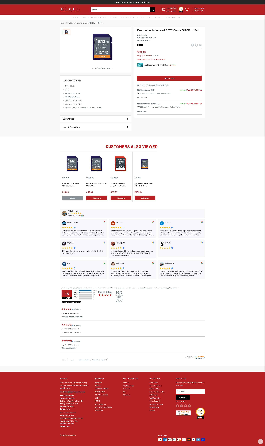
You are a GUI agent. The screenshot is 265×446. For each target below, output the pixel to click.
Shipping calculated (144, 56)
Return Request (155, 401)
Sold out (72, 198)
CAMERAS (75, 17)
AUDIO (138, 17)
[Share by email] (196, 45)
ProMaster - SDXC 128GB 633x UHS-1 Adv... (70, 185)
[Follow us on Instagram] (181, 405)
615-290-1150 (141, 111)
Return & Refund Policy (157, 392)
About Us (126, 383)
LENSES (84, 17)
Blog (124, 392)
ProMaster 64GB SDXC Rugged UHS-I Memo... (118, 185)
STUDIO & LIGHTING (126, 17)
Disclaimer (126, 395)
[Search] (152, 9)
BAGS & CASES (112, 17)
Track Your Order (155, 398)
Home (62, 23)
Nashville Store (154, 407)
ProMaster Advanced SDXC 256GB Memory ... (144, 184)
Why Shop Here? (128, 386)
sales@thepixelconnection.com (74, 392)
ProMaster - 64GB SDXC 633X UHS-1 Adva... (96, 185)
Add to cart (169, 78)
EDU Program (154, 395)
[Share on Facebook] (192, 45)
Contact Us (126, 389)
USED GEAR (186, 17)
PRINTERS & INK (157, 17)
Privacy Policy (154, 383)
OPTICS (146, 17)
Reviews (152, 410)
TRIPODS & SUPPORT (97, 17)
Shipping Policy (155, 389)
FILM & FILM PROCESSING (173, 17)
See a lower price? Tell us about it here (151, 59)
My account (198, 11)
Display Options (84, 360)
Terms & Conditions (156, 386)
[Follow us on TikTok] (189, 405)
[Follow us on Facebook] (177, 405)
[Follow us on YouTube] (185, 405)
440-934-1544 (142, 98)
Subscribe (183, 397)
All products (70, 23)
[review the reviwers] (104, 222)
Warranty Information (156, 404)
